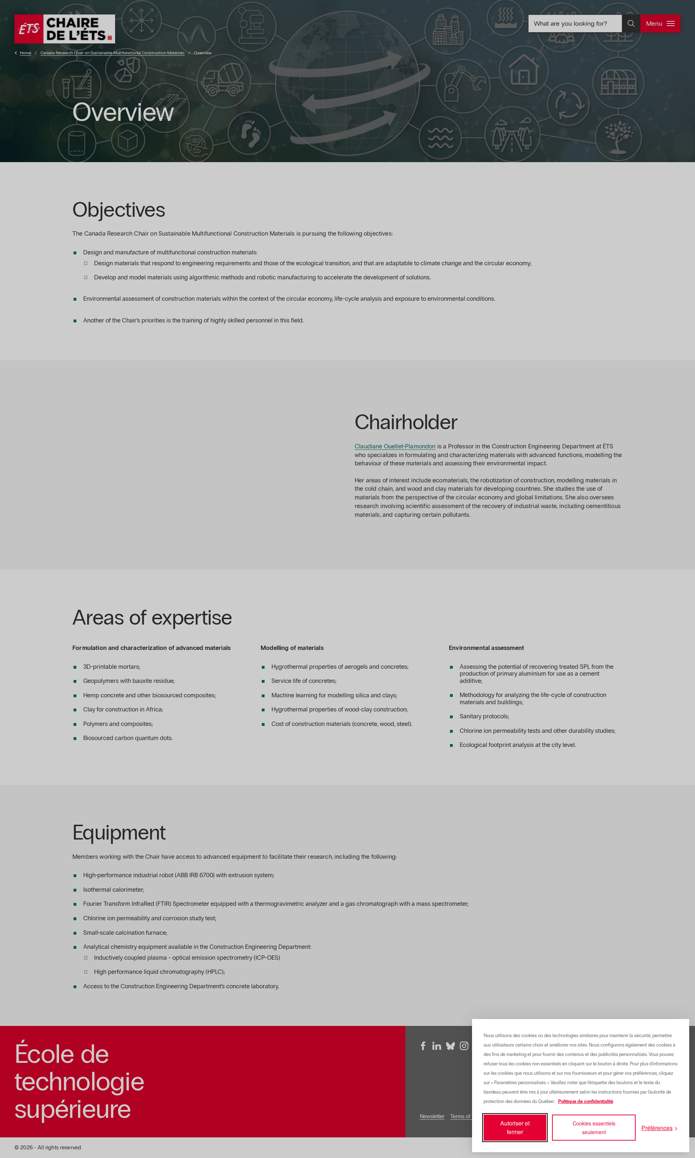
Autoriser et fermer (515, 1127)
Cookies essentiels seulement (594, 1128)
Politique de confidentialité (585, 1101)
